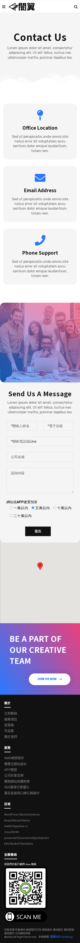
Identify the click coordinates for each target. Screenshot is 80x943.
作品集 (9, 731)
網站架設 (69, 929)
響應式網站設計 (15, 764)
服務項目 (10, 719)
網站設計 (58, 929)
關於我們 (10, 737)
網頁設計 (47, 929)
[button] (49, 679)
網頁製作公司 (33, 929)
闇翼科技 (55, 936)
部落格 (9, 725)
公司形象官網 (13, 775)
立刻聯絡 (10, 713)
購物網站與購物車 (17, 781)
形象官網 (9, 929)
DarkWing (67, 936)
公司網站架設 (23, 933)
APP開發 (10, 770)
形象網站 (20, 929)
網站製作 (9, 933)
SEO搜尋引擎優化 (16, 787)
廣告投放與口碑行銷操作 (21, 793)
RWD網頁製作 (14, 758)
